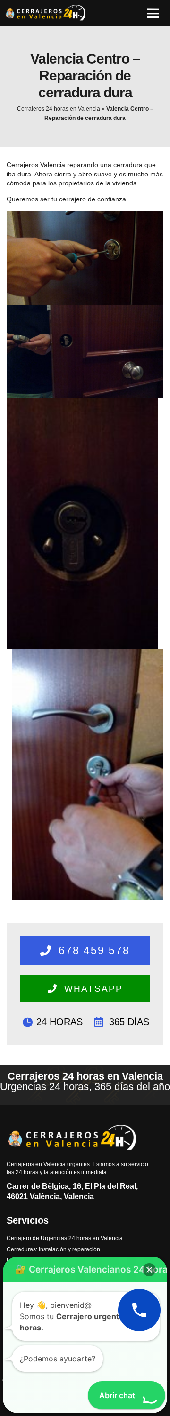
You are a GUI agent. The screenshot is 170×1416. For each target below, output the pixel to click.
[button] (153, 13)
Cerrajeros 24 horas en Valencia (58, 108)
